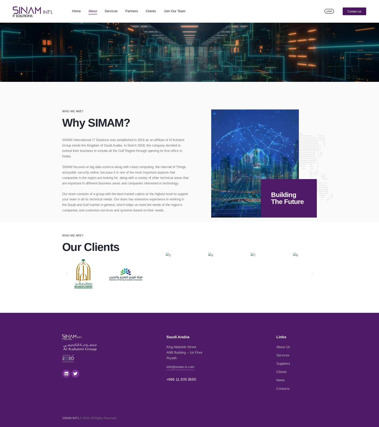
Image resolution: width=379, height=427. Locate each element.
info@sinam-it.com (180, 367)
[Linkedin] (66, 374)
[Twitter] (75, 374)
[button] (354, 11)
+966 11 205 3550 (181, 379)
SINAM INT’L (70, 418)
